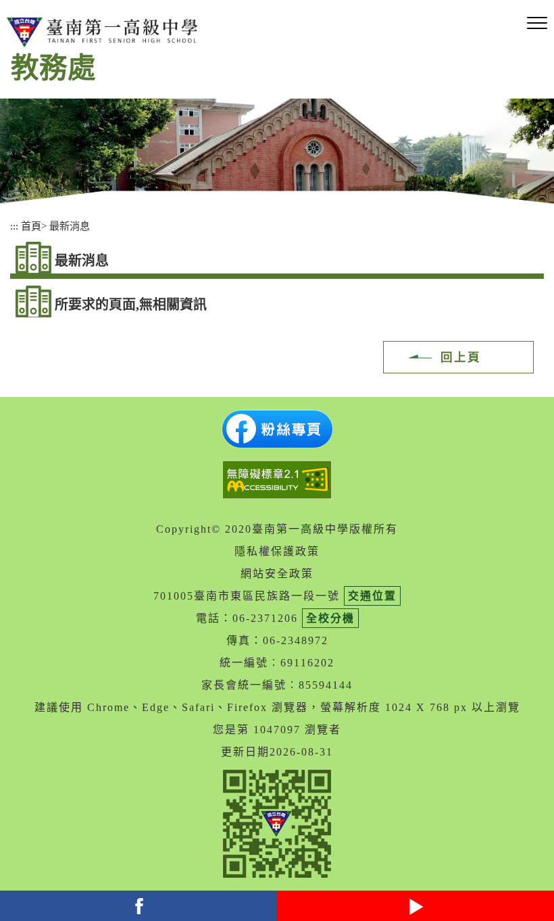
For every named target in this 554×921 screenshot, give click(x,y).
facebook (138, 906)
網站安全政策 (277, 573)
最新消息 (69, 226)
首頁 (31, 226)
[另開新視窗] (277, 429)
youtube (415, 906)
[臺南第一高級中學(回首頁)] (105, 32)
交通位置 (372, 596)
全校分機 (330, 618)
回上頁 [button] (460, 357)
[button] (537, 23)
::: (14, 226)
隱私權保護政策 (277, 551)
